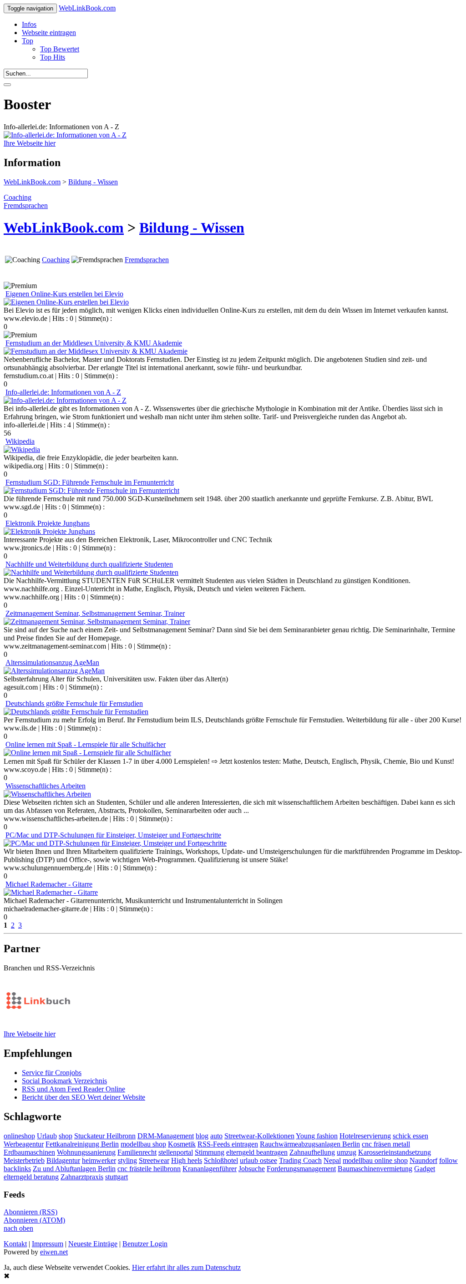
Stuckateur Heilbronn (105, 1136)
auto (216, 1136)
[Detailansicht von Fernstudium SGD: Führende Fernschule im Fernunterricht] (91, 490)
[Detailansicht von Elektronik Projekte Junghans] (49, 531)
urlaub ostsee (258, 1160)
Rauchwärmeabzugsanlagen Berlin (310, 1144)
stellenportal (175, 1152)
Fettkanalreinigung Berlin (82, 1144)
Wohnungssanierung (86, 1152)
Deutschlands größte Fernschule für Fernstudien (74, 703)
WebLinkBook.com (87, 8)
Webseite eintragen (49, 32)
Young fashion (317, 1136)
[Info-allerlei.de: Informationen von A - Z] (65, 135)
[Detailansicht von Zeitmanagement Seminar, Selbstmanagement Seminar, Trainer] (97, 621)
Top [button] (27, 41)
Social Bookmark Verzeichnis (64, 1081)
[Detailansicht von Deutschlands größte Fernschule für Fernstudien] (76, 712)
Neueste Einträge (92, 1244)
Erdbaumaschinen (29, 1152)
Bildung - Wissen (93, 182)
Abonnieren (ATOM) (34, 1220)
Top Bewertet (59, 49)
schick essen (410, 1136)
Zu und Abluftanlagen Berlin (74, 1168)
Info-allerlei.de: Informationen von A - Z (63, 392)
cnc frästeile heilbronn (149, 1168)
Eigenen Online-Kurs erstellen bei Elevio (64, 294)
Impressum (47, 1244)
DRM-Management (165, 1136)
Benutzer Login (144, 1244)
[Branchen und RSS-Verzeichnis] (38, 1026)
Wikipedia (20, 441)
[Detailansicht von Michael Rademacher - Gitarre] (51, 892)
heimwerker (99, 1160)
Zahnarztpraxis (82, 1177)
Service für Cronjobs (51, 1072)
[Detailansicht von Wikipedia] (22, 449)
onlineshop (19, 1136)
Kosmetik (182, 1144)
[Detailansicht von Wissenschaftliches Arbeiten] (47, 794)
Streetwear (154, 1160)
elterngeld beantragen (257, 1152)
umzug (346, 1152)
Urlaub (47, 1136)
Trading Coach (300, 1160)
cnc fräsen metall (386, 1144)
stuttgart (116, 1177)
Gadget (424, 1168)
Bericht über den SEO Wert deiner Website (83, 1097)
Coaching (17, 197)
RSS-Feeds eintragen (228, 1144)
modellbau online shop (375, 1160)
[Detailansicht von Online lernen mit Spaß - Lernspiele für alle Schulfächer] (87, 752)
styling (127, 1160)
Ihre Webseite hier (30, 143)
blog (202, 1136)
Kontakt (15, 1244)
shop (65, 1136)
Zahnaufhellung (312, 1152)
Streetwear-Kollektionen (259, 1136)
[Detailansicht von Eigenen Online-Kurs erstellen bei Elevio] (66, 302)
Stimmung (209, 1152)
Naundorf (423, 1160)
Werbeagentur (24, 1144)
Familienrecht (137, 1152)
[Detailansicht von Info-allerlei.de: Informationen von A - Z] (65, 400)
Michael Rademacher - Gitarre (48, 884)
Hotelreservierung (365, 1136)
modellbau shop (143, 1144)
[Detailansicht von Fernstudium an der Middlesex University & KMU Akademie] (95, 351)
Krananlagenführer (209, 1168)
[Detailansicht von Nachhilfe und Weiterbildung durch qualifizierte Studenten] (91, 572)
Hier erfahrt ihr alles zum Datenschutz (186, 1267)
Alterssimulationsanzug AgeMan (52, 662)
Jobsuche (251, 1168)
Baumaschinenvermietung (375, 1168)
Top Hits (52, 57)
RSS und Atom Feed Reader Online (73, 1089)
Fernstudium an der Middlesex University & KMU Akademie (93, 343)
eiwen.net (54, 1252)
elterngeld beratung (31, 1177)
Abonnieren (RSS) (30, 1212)
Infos (29, 24)
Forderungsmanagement (301, 1168)
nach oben (18, 1228)
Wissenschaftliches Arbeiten (45, 786)
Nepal (332, 1160)
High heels (186, 1160)
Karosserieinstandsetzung (394, 1152)
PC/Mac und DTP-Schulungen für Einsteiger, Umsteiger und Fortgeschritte (113, 835)
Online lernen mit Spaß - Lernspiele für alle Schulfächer (85, 744)
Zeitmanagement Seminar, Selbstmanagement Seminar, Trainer (95, 613)
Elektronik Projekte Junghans (47, 523)
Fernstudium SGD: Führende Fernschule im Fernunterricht (89, 482)
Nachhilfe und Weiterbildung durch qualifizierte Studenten (89, 564)
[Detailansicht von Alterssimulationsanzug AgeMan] (54, 671)
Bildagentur (63, 1160)
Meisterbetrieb (24, 1160)
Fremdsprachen (26, 205)
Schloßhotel (221, 1160)
